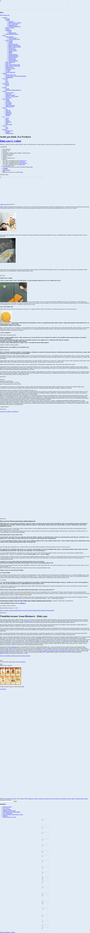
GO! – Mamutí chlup (7, 813)
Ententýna (5, 815)
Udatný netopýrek (7, 809)
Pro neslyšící (8, 104)
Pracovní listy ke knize (66, 798)
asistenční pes (31, 798)
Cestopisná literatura (12, 54)
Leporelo (10, 41)
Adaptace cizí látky (12, 50)
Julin (50, 798)
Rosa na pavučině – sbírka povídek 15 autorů (13, 814)
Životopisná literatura (13, 60)
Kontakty (5, 129)
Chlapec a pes (23, 160)
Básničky (10, 52)
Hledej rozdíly (9, 124)
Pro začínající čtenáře (13, 44)
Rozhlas (7, 85)
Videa (7, 128)
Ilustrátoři (8, 132)
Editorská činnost (9, 67)
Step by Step (8, 93)
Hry (4, 116)
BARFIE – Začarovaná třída (12, 96)
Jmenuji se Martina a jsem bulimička (47, 650)
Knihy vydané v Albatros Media (13, 66)
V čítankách (8, 69)
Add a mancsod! (23, 163)
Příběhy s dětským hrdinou (14, 45)
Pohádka (10, 43)
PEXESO (23, 661)
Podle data (8, 110)
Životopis (8, 18)
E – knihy (8, 71)
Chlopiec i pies (21, 164)
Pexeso (7, 118)
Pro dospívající (11, 48)
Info (6, 109)
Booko (7, 82)
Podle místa (8, 111)
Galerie (4, 125)
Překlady (5, 73)
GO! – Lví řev (6, 808)
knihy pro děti (55, 798)
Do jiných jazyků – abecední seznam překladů (16, 76)
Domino (7, 120)
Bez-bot (64, 650)
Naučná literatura (12, 59)
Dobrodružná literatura (13, 55)
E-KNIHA (5, 168)
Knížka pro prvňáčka (10, 95)
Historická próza (12, 58)
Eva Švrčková (41, 798)
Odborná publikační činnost (12, 34)
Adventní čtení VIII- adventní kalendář (11, 812)
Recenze (7, 29)
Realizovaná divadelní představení (13, 90)
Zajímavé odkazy (9, 133)
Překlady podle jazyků (11, 74)
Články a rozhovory (10, 27)
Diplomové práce (12, 32)
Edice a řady (8, 63)
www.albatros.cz (22, 603)
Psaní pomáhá (6, 99)
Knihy (9, 31)
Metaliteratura (9, 30)
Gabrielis (8, 100)
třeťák (82, 798)
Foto (7, 127)
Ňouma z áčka (59, 650)
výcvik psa (2, 800)
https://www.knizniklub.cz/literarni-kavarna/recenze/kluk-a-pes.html (15, 655)
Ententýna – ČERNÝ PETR (9, 810)
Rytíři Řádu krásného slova (14, 26)
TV (6, 86)
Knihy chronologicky (10, 62)
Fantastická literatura (13, 57)
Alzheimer (8, 101)
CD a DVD (5, 78)
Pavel (10, 800)
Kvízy (7, 123)
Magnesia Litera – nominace (14, 22)
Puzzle (7, 119)
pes (59, 798)
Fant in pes (22, 162)
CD (6, 80)
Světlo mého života (10, 106)
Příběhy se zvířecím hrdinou (14, 46)
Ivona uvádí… (9, 97)
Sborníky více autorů (10, 68)
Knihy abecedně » (10, 36)
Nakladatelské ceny (12, 25)
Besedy (4, 107)
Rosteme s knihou (10, 92)
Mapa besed (8, 114)
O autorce (5, 17)
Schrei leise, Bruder (7, 806)
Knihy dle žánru (9, 40)
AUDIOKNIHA (6, 170)
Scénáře (10, 53)
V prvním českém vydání (14, 39)
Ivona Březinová (13, 647)
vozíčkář (86, 798)
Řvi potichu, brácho (70, 650)
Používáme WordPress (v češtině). (7, 932)
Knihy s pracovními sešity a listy (13, 64)
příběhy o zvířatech (75, 798)
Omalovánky (8, 121)
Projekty (5, 91)
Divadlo (4, 87)
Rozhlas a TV (6, 83)
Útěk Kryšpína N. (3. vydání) (9, 817)
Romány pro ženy (12, 49)
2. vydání (5, 165)
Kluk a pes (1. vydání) (10, 141)
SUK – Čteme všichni (13, 24)
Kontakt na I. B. (9, 130)
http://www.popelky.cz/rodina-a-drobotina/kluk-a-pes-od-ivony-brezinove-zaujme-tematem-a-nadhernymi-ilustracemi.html (27, 610)
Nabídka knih (9, 113)
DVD (7, 81)
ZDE (31, 167)
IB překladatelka (9, 77)
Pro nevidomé (9, 102)
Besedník (8, 115)
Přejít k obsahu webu (4, 15)
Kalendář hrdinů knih (10, 72)
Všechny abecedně (12, 38)
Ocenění (7, 20)
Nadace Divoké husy (10, 105)
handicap (47, 798)
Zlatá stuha (10, 21)
